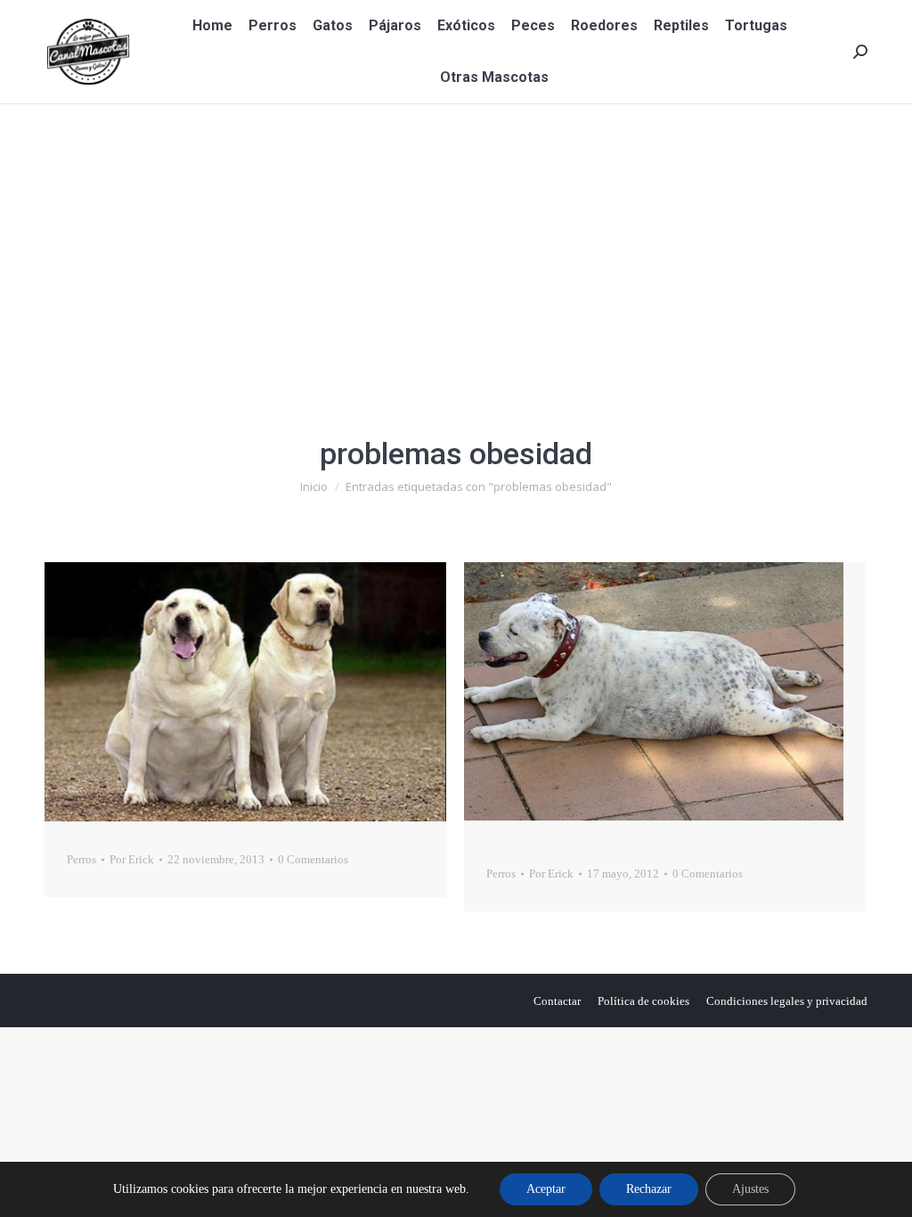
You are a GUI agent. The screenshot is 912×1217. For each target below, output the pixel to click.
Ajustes (750, 1189)
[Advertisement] (456, 238)
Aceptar (546, 1189)
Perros (81, 859)
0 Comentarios (313, 859)
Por (132, 859)
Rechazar (649, 1189)
